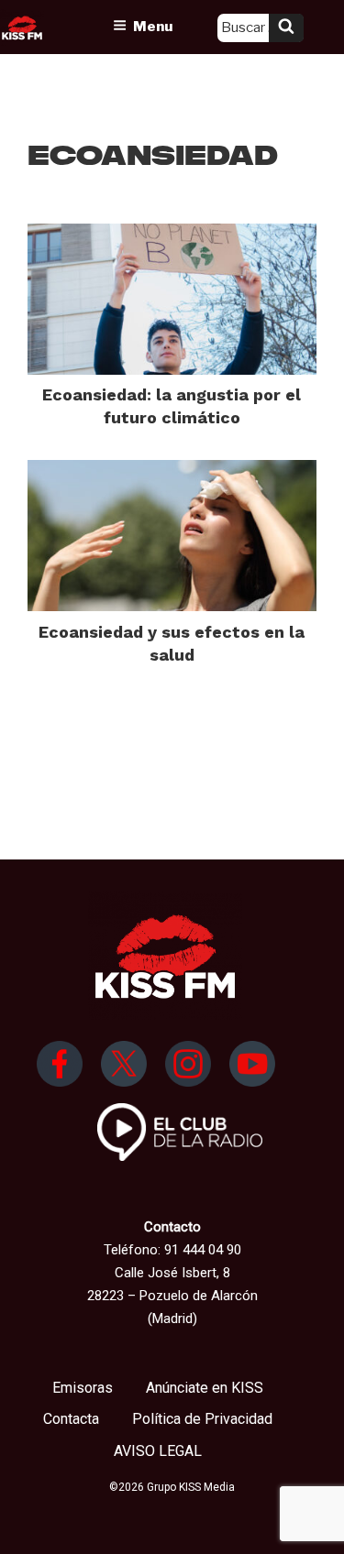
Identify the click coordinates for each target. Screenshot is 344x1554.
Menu (152, 26)
